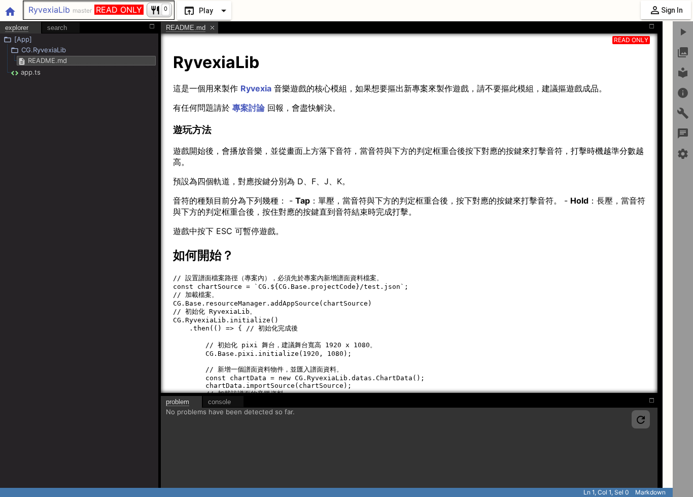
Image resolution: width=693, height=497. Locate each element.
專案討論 (248, 108)
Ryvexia (255, 88)
